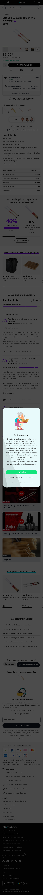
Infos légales (13, 483)
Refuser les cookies (15, 477)
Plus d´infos (30, 477)
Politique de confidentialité (26, 483)
